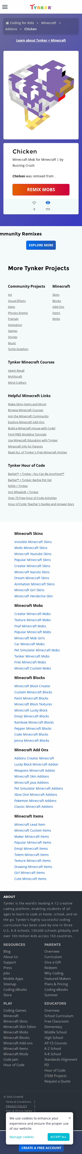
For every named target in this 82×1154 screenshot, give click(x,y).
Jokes (11, 307)
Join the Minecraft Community (28, 416)
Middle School (55, 1032)
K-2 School (52, 1048)
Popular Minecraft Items (32, 842)
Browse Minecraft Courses (25, 410)
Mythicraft (15, 376)
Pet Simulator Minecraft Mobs (37, 650)
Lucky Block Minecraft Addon (36, 764)
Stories (12, 337)
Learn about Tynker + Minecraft (41, 40)
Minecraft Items (15, 1048)
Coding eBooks (15, 989)
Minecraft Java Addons (31, 782)
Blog (6, 951)
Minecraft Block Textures (33, 704)
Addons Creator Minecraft (34, 758)
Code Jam (10, 1059)
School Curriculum (58, 1015)
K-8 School (52, 1054)
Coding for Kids (22, 23)
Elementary (53, 1026)
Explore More (41, 245)
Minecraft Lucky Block (30, 710)
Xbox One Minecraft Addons (35, 794)
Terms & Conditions (18, 1101)
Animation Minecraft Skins (34, 584)
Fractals (13, 319)
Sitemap (9, 984)
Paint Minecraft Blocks (31, 698)
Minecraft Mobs (15, 1032)
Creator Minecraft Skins (32, 566)
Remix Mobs (41, 189)
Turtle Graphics (18, 349)
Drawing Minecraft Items (33, 867)
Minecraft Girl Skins (29, 590)
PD (46, 1065)
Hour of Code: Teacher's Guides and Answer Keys (41, 504)
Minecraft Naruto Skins (32, 572)
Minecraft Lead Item (29, 824)
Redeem (50, 967)
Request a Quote (57, 1081)
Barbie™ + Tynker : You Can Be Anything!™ (36, 474)
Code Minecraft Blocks (31, 734)
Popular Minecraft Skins (32, 560)
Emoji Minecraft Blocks (31, 716)
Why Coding (53, 973)
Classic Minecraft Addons (33, 806)
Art (10, 295)
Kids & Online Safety (19, 1110)
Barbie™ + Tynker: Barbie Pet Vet (30, 480)
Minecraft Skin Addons (31, 776)
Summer (51, 995)
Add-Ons (58, 307)
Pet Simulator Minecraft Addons (38, 788)
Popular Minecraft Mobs (32, 632)
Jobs (6, 973)
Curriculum (53, 956)
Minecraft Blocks (16, 1037)
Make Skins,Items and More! (27, 404)
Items (56, 313)
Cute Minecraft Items (30, 879)
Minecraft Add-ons (18, 1043)
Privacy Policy (16, 1106)
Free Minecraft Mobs (30, 662)
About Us (10, 956)
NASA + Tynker (18, 486)
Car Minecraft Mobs (29, 644)
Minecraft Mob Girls (29, 638)
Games (12, 331)
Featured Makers (57, 978)
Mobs (56, 319)
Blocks (56, 301)
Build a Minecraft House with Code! (31, 428)
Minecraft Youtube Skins (32, 554)
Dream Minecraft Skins (31, 578)
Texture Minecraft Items (32, 860)
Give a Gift (52, 962)
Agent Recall (16, 370)
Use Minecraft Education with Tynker (33, 440)
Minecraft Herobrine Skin (33, 596)
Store (7, 995)
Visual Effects (17, 301)
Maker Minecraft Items (31, 836)
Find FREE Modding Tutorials (27, 434)
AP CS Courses (55, 1043)
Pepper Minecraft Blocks (32, 728)
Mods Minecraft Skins (30, 548)
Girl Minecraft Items (29, 872)
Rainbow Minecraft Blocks (34, 722)
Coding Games (14, 1010)
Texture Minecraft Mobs (32, 620)
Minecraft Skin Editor (19, 1026)
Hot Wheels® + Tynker (23, 492)
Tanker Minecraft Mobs (32, 656)
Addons (11, 29)
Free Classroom (56, 1021)
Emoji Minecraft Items (31, 848)
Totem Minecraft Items (31, 855)
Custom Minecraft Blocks (33, 692)
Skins (55, 295)
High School (53, 1037)
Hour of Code (13, 1065)
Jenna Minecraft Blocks (31, 740)
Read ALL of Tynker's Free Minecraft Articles (37, 452)
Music (12, 343)
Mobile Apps (13, 978)
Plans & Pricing (56, 984)
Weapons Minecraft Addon (34, 770)
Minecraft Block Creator (32, 686)
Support (9, 962)
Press (7, 967)
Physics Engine (18, 313)
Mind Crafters (17, 383)
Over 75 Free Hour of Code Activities (32, 498)
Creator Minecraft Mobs (32, 614)
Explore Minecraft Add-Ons (26, 422)
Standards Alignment (60, 1059)
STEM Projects (55, 1075)
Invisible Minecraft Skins (33, 542)
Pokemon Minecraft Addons (35, 800)
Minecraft (48, 23)
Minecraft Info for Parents (25, 446)
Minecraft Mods (15, 1054)
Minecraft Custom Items (32, 830)
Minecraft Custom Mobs (32, 668)
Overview (51, 951)
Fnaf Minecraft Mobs (30, 626)
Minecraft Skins (15, 1021)
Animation (15, 325)
